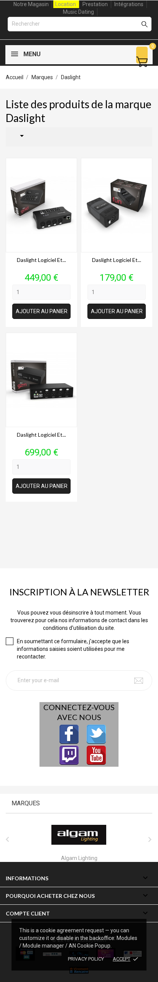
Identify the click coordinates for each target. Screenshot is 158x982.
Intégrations (128, 4)
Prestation (95, 4)
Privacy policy (86, 959)
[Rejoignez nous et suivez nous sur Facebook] (69, 734)
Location (65, 4)
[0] (142, 62)
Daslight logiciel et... (41, 260)
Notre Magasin (31, 4)
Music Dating (78, 12)
